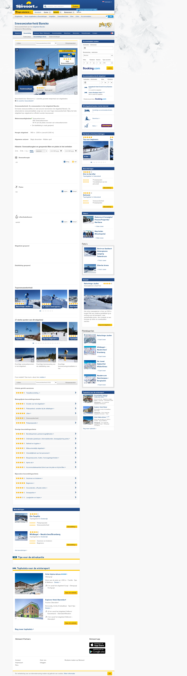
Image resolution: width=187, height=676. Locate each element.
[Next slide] (75, 299)
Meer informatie (69, 673)
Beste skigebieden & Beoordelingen (36, 16)
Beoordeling (27, 33)
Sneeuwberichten (62, 16)
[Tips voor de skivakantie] (109, 16)
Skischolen (76, 33)
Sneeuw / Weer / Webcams (42, 33)
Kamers (98, 59)
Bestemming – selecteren (90, 52)
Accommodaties (86, 16)
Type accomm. (107, 59)
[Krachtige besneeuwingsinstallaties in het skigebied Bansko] (67, 355)
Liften (77, 16)
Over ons (43, 660)
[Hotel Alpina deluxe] (88, 420)
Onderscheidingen (54, 37)
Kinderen (92, 59)
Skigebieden (19, 16)
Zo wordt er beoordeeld (25, 101)
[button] (91, 68)
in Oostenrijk (43, 519)
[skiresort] (27, 5)
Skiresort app (94, 639)
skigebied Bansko (39, 27)
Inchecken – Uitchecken (90, 44)
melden (42, 377)
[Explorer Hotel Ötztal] (88, 410)
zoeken (110, 68)
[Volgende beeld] (111, 150)
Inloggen (43, 662)
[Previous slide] (16, 299)
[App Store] (97, 647)
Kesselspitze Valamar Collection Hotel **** (101, 396)
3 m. (21, 151)
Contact (95, 33)
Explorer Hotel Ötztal (100, 407)
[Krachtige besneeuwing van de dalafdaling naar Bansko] (46, 355)
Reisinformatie (86, 33)
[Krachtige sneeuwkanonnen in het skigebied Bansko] (24, 355)
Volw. (84, 59)
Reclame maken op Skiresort (74, 660)
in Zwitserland (96, 176)
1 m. (16, 151)
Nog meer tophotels (23, 629)
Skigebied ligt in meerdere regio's (86, 9)
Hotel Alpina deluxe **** (101, 417)
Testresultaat (27, 37)
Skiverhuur (67, 33)
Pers (16, 665)
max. (32, 151)
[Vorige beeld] (84, 150)
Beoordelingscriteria (40, 37)
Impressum (19, 662)
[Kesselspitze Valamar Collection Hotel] (88, 399)
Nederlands (108, 2)
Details (56, 582)
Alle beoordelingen (20, 550)
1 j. (27, 151)
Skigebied (18, 33)
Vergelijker (52, 16)
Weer (71, 16)
